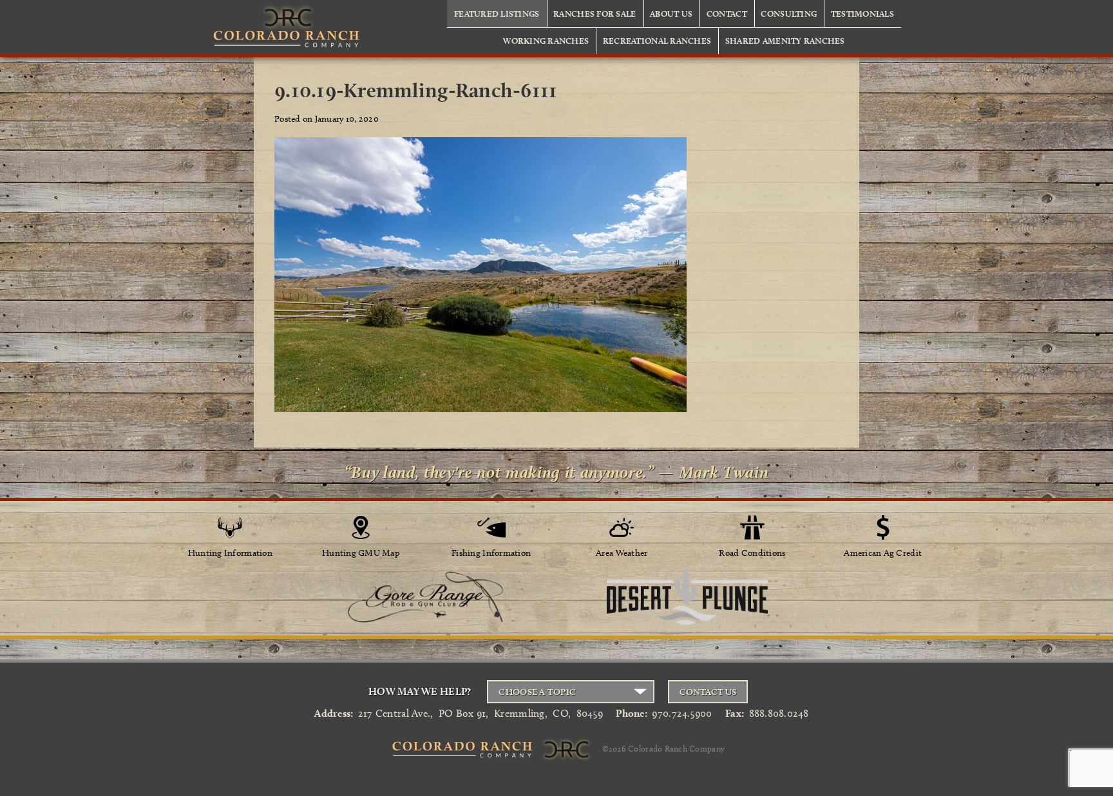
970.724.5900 (682, 713)
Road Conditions (752, 552)
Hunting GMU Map (360, 552)
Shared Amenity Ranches (785, 40)
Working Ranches (546, 40)
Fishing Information (491, 552)
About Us (671, 13)
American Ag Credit (883, 552)
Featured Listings (497, 13)
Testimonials (862, 13)
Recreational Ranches (657, 40)
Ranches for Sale (594, 13)
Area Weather (621, 552)
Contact (727, 13)
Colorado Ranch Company (676, 748)
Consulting (789, 13)
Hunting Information (230, 552)
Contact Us (708, 692)
